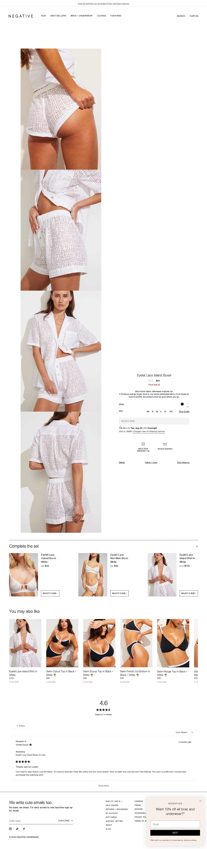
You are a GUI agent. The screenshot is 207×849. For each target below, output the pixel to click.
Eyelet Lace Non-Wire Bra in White (119, 558)
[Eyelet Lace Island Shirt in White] (25, 643)
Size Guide (184, 411)
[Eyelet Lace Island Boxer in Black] (182, 404)
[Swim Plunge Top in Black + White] (173, 643)
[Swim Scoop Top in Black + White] (99, 643)
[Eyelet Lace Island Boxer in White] (187, 404)
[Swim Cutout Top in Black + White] (62, 643)
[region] (103, 3)
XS (148, 411)
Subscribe (63, 821)
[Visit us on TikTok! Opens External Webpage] (17, 828)
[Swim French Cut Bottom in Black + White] (136, 643)
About (109, 825)
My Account (112, 813)
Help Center (112, 805)
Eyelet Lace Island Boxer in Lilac (31, 755)
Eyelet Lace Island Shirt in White (187, 558)
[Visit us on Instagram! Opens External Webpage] (10, 828)
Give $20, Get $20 (114, 821)
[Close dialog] (200, 801)
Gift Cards (111, 817)
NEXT (175, 832)
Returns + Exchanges (117, 809)
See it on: (91, 56)
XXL (171, 411)
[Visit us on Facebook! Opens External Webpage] (24, 828)
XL (165, 411)
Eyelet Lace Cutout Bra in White (48, 558)
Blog (108, 829)
